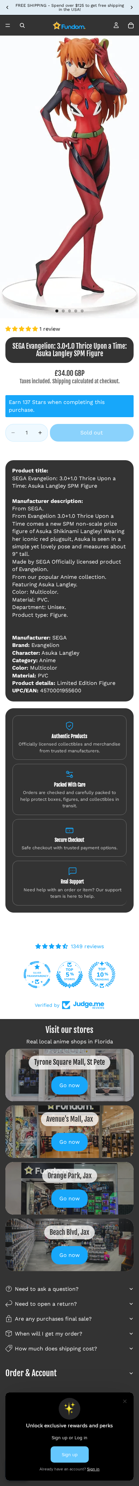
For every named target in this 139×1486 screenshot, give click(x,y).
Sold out (91, 432)
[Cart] (130, 25)
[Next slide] (131, 7)
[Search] (22, 25)
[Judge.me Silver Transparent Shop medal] (101, 974)
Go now (69, 1085)
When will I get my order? (48, 1333)
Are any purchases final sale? (53, 1319)
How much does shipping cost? (56, 1348)
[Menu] (8, 25)
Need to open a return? (46, 1304)
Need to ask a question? (47, 1289)
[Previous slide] (7, 7)
